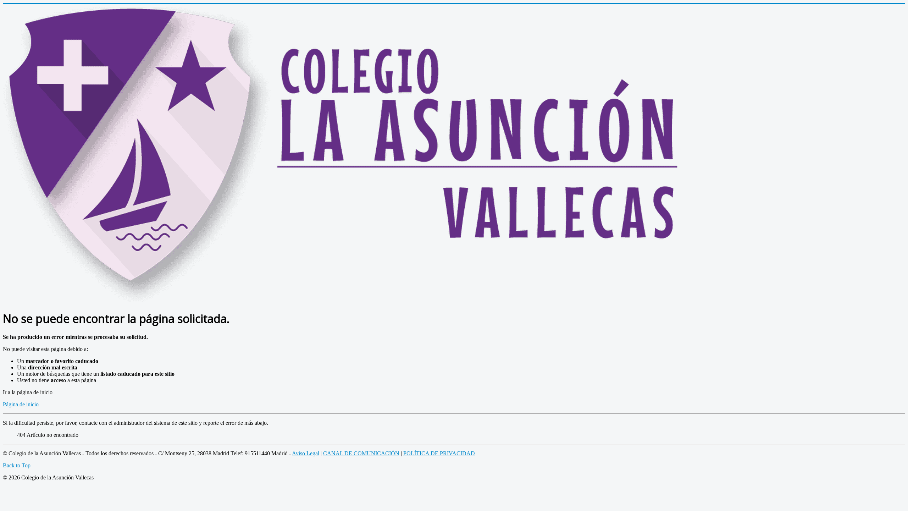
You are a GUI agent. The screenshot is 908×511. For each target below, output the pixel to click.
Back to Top (17, 465)
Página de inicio (21, 404)
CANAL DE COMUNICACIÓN (361, 453)
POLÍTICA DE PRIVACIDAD (439, 453)
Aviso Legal (305, 453)
